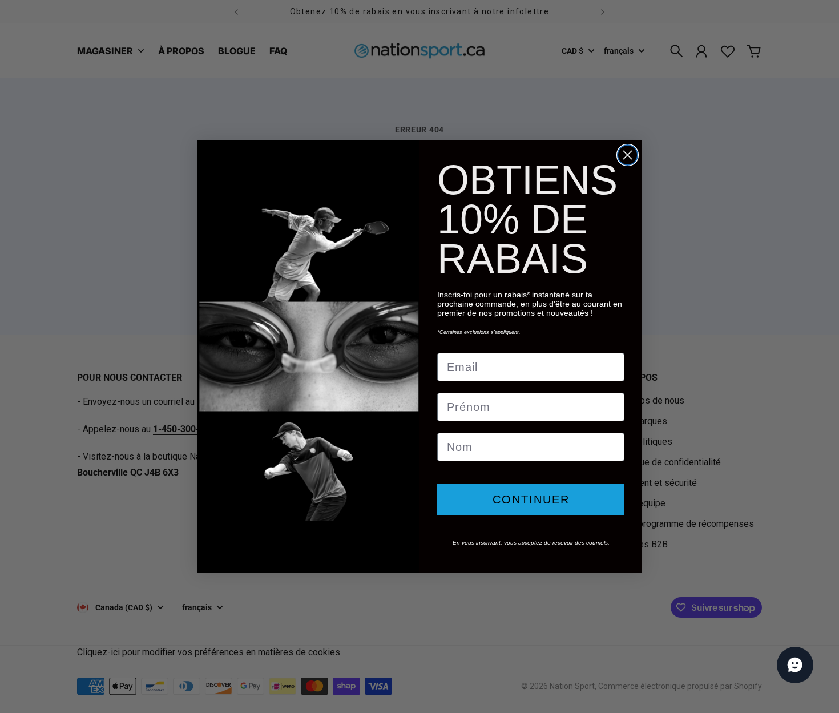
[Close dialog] (628, 155)
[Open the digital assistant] (795, 665)
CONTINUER (531, 499)
